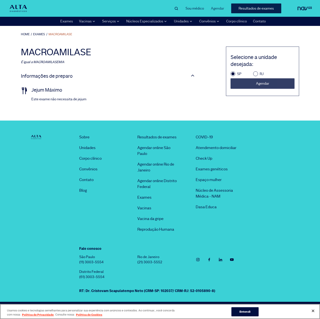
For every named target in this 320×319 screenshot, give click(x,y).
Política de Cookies (89, 314)
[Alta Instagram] (198, 259)
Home (25, 34)
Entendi (245, 312)
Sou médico (194, 8)
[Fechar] (313, 311)
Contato (259, 21)
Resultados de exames (256, 8)
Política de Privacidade (38, 314)
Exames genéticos (212, 169)
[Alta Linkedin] (220, 259)
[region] (160, 311)
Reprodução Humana (155, 229)
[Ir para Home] (18, 8)
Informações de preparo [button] (47, 76)
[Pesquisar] (176, 8)
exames (39, 34)
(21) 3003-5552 (149, 262)
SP (239, 74)
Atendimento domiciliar (216, 147)
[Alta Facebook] (209, 259)
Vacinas (144, 208)
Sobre (84, 137)
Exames (66, 21)
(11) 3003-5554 (91, 262)
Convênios (88, 169)
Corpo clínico (236, 21)
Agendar (217, 8)
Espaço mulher (209, 179)
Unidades (87, 147)
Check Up (204, 158)
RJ (262, 74)
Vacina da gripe (150, 218)
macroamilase (60, 34)
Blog (83, 190)
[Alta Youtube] (232, 259)
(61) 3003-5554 (91, 277)
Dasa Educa (206, 207)
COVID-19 (204, 137)
